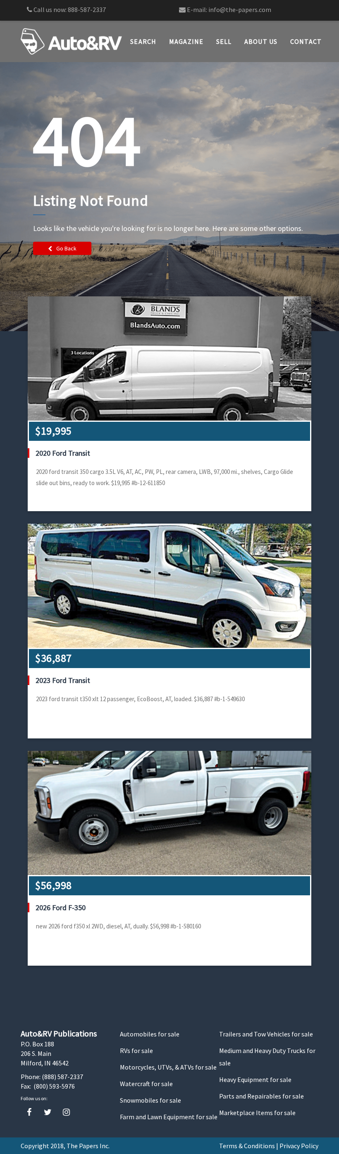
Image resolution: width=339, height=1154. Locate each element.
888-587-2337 (87, 9)
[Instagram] (66, 1112)
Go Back (66, 248)
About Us (261, 41)
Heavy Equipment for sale (255, 1079)
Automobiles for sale (149, 1034)
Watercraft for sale (146, 1083)
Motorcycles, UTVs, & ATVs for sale (168, 1067)
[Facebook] (29, 1112)
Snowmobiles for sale (150, 1100)
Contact (306, 41)
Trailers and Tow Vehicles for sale (266, 1034)
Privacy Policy (298, 1146)
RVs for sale (136, 1050)
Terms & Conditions (247, 1146)
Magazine (186, 41)
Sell (224, 41)
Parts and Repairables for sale (261, 1096)
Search (143, 41)
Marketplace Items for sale (257, 1112)
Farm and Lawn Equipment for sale (168, 1117)
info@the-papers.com (239, 9)
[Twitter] (47, 1112)
